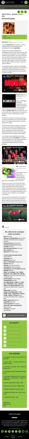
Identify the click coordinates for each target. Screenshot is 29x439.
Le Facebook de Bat (12, 345)
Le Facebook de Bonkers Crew (14, 341)
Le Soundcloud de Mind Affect (14, 330)
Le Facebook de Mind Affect (14, 334)
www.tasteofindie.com (14, 428)
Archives (20, 436)
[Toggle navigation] (26, 2)
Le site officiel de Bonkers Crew (15, 338)
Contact (6, 436)
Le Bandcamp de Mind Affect (14, 327)
